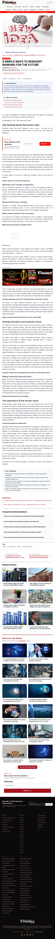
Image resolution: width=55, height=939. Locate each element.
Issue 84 (22, 817)
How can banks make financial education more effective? (22, 521)
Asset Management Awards (8, 858)
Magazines (33, 9)
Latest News (5, 824)
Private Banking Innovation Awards (27, 906)
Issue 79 (22, 829)
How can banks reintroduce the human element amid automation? (24, 537)
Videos (20, 9)
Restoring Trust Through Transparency (14, 102)
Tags (41, 931)
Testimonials (40, 824)
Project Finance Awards (25, 867)
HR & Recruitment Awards (25, 874)
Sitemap (37, 931)
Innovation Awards (6, 899)
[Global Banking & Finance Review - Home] (14, 2)
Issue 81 (21, 824)
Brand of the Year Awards (8, 860)
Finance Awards (5, 913)
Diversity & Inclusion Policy (26, 897)
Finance (32, 6)
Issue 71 (21, 847)
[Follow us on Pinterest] (22, 935)
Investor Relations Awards (25, 858)
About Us (4, 815)
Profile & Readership (6, 820)
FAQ (38, 829)
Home (4, 55)
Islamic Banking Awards (25, 863)
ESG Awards (5, 894)
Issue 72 (22, 845)
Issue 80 (22, 827)
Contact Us (4, 822)
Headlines (41, 9)
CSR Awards (5, 876)
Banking (38, 6)
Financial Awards (23, 902)
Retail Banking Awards (25, 909)
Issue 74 (21, 840)
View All (21, 852)
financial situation (7, 314)
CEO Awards (5, 871)
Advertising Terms (6, 831)
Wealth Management (27, 78)
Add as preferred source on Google (14, 73)
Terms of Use (5, 829)
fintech (19, 78)
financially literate (39, 289)
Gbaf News (13, 68)
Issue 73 (22, 843)
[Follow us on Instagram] (25, 935)
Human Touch (31, 400)
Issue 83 (22, 820)
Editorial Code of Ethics (25, 895)
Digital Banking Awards (7, 910)
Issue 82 (22, 822)
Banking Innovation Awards (8, 908)
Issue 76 (22, 836)
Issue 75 (22, 838)
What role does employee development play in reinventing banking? (25, 527)
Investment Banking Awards (8, 903)
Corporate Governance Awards (9, 880)
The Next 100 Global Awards (26, 879)
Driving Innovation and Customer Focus (13, 104)
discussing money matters (10, 251)
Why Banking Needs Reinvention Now (13, 100)
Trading (14, 9)
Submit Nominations (41, 822)
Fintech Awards (5, 887)
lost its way (9, 157)
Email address (31, 802)
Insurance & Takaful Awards (8, 901)
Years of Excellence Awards (26, 886)
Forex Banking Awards (7, 897)
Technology (45, 6)
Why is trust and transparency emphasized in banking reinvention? (25, 516)
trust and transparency (22, 181)
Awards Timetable (41, 817)
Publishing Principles (24, 888)
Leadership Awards (24, 860)
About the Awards (41, 815)
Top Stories (9, 6)
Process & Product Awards (26, 870)
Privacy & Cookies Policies (8, 827)
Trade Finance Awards (25, 876)
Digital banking (12, 78)
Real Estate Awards (24, 865)
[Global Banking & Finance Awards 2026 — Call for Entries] (27, 277)
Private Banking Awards (25, 904)
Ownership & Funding (24, 890)
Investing (8, 9)
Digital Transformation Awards (9, 885)
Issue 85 (22, 815)
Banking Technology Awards (8, 869)
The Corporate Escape (24, 120)
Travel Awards (23, 883)
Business (25, 6)
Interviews (18, 6)
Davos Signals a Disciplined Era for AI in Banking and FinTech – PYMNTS (25, 504)
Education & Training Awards (8, 890)
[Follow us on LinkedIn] (30, 935)
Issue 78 (22, 831)
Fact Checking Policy (24, 899)
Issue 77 (22, 833)
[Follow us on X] (33, 935)
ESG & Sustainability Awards (8, 892)
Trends (48, 9)
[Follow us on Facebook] (27, 935)
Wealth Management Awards (26, 881)
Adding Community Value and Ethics (13, 107)
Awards (26, 9)
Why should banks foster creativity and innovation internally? (23, 532)
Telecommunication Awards (26, 872)
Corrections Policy (24, 893)
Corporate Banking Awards (8, 883)
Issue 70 (22, 850)
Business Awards (6, 863)
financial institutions (27, 261)
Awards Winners (41, 820)
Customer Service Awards (8, 874)
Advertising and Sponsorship (8, 817)
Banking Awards (5, 906)
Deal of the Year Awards (7, 878)
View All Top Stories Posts (27, 767)
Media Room (40, 827)
